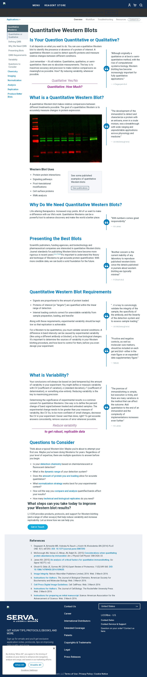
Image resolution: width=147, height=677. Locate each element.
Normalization (14, 80)
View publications (80, 188)
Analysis (12, 85)
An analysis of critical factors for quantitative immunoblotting (79, 560)
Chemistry (13, 71)
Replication (13, 89)
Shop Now (111, 13)
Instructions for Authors (45, 578)
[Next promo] (139, 12)
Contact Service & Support (113, 624)
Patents (68, 635)
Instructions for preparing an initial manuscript (56, 595)
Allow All (19, 665)
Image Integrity (41, 574)
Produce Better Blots (15, 95)
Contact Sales (107, 620)
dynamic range (52, 471)
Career (67, 613)
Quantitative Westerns (13, 28)
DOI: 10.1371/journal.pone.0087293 (68, 549)
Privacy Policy (86, 674)
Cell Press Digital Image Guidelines (51, 584)
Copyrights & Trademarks (77, 642)
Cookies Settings (29, 670)
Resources (121, 19)
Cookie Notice (101, 674)
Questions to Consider (14, 65)
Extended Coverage (74, 628)
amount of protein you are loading (61, 476)
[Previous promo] (7, 12)
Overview (78, 19)
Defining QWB (14, 42)
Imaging (12, 76)
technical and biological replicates (62, 498)
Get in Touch (37, 527)
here (103, 631)
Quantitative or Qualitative (15, 35)
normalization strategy (50, 483)
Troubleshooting (105, 19)
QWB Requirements (17, 55)
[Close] (54, 648)
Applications (13, 19)
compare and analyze (66, 491)
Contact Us (134, 19)
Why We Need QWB (17, 46)
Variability (12, 59)
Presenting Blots (16, 50)
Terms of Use (71, 674)
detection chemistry (50, 464)
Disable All (35, 665)
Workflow (90, 19)
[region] (29, 660)
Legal (67, 649)
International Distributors (77, 621)
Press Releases (72, 657)
